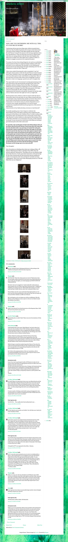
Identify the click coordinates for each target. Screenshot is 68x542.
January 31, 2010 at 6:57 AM (14, 431)
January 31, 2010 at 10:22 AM (14, 483)
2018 (47, 66)
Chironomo (10, 266)
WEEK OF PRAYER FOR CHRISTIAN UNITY (49, 317)
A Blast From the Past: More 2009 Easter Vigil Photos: (49, 177)
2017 (47, 68)
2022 (47, 58)
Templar (10, 276)
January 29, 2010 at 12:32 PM (14, 311)
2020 (47, 62)
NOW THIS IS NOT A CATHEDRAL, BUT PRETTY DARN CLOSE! (49, 209)
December (49, 83)
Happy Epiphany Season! (49, 388)
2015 (47, 72)
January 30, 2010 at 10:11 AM (14, 375)
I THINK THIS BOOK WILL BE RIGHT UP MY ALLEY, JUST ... (49, 247)
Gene (9, 488)
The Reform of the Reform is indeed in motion (49, 334)
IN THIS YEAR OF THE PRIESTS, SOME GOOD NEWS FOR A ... (49, 267)
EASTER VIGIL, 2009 (49, 193)
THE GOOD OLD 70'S (50, 284)
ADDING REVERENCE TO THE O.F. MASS (49, 289)
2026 (47, 51)
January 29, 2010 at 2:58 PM (14, 355)
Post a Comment (11, 522)
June (48, 101)
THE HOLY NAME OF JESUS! (50, 393)
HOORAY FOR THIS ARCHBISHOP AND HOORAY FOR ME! (50, 238)
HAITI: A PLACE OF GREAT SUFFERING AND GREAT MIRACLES (50, 365)
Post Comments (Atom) (18, 527)
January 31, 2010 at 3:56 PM (14, 493)
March (49, 107)
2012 (47, 78)
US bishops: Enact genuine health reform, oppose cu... (50, 187)
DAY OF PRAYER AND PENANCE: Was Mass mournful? (50, 277)
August (49, 96)
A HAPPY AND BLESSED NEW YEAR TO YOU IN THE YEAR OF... (50, 413)
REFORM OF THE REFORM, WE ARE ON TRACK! (49, 374)
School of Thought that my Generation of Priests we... (50, 326)
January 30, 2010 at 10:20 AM (14, 395)
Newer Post (9, 525)
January (49, 112)
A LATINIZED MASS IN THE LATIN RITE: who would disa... (50, 308)
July (48, 99)
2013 (47, 76)
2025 (47, 53)
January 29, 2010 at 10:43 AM (14, 271)
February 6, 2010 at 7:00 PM (14, 519)
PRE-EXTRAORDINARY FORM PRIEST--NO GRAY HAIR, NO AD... (50, 129)
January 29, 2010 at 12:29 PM (14, 302)
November (49, 86)
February (49, 109)
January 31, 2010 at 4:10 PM (14, 501)
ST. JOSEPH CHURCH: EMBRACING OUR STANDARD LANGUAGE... (50, 167)
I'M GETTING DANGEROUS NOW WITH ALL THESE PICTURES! (50, 220)
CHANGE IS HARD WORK (49, 147)
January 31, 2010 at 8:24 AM (14, 468)
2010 (47, 82)
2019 (47, 64)
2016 (47, 70)
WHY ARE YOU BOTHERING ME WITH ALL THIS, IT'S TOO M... (50, 139)
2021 (47, 60)
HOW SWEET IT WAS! (49, 397)
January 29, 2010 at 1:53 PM (14, 321)
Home (24, 525)
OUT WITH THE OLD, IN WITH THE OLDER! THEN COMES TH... (50, 344)
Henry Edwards (11, 325)
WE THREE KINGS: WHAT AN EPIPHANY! (49, 404)
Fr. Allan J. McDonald (13, 379)
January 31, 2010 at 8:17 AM (14, 447)
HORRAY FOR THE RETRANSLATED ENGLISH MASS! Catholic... (50, 354)
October (49, 90)
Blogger (46, 532)
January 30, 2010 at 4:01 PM (14, 404)
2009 (47, 420)
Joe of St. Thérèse (12, 316)
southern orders (15, 4)
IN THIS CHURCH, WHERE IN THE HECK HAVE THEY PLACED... (50, 119)
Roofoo (37, 532)
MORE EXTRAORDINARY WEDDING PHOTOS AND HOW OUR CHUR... (50, 155)
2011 (47, 80)
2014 (47, 74)
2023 (47, 56)
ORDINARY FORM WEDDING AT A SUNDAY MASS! (49, 199)
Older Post (39, 525)
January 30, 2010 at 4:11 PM (14, 413)
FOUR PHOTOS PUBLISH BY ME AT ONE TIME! (50, 230)
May (48, 103)
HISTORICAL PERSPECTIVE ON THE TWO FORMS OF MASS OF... (49, 297)
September (50, 93)
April (48, 105)
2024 (47, 55)
